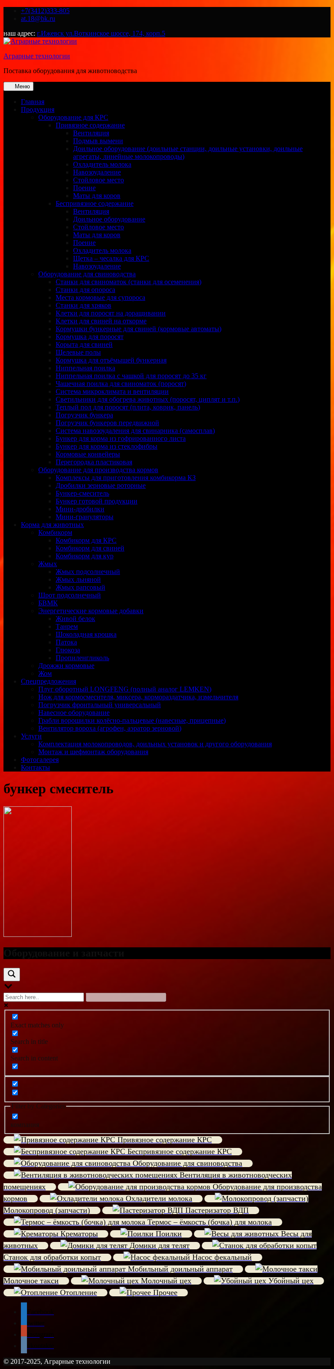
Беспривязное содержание (95, 203)
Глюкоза (68, 650)
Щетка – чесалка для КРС (111, 258)
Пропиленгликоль (82, 657)
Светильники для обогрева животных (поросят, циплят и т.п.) (148, 399)
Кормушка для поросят (90, 336)
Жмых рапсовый (80, 587)
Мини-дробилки (80, 509)
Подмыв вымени (98, 140)
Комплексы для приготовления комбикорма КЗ (126, 477)
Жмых (47, 563)
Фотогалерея (40, 759)
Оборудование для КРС (73, 117)
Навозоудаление (97, 172)
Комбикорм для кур (85, 556)
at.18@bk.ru (38, 18)
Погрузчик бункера (84, 415)
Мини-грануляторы (85, 516)
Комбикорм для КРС (86, 540)
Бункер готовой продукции (96, 501)
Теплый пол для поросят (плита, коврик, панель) (128, 407)
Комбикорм (55, 532)
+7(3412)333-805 (45, 10)
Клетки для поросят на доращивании (111, 313)
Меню (21, 86)
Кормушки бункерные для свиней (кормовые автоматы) (138, 328)
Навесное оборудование (74, 712)
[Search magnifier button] (11, 974)
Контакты (35, 767)
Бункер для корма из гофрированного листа (121, 438)
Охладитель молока (102, 164)
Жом (45, 673)
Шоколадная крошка (86, 634)
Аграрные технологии (36, 56)
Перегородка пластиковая (94, 462)
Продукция (37, 109)
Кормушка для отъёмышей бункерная (111, 360)
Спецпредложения (48, 681)
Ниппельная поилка (85, 368)
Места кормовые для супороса (100, 297)
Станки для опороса (85, 289)
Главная (32, 101)
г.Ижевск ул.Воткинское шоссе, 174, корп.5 (101, 33)
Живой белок (75, 618)
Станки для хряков (83, 305)
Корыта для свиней (84, 344)
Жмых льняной (78, 579)
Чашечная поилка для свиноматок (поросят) (121, 383)
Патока (66, 642)
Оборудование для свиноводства (87, 274)
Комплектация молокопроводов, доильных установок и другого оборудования (155, 744)
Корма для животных (52, 524)
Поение (84, 187)
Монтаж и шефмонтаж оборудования (93, 751)
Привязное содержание (90, 125)
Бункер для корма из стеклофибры (106, 446)
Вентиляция (91, 133)
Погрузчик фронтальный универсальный (99, 704)
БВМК (48, 603)
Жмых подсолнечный (88, 571)
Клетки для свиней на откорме (101, 321)
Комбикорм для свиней (90, 548)
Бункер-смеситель (82, 493)
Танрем (67, 626)
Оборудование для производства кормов (98, 469)
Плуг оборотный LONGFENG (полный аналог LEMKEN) (124, 689)
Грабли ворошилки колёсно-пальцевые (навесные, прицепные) (132, 720)
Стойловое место (98, 180)
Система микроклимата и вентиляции (112, 391)
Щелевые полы (78, 352)
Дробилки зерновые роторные (101, 485)
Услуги (31, 736)
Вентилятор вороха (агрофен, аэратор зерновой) (109, 728)
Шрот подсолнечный (69, 595)
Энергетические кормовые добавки (91, 610)
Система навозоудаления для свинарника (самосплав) (135, 430)
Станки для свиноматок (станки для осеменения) (128, 281)
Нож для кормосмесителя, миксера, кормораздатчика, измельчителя (138, 697)
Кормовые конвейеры (88, 454)
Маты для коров (96, 195)
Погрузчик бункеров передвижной (107, 422)
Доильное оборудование (109, 219)
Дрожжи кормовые (66, 665)
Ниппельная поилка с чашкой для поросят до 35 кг (131, 375)
